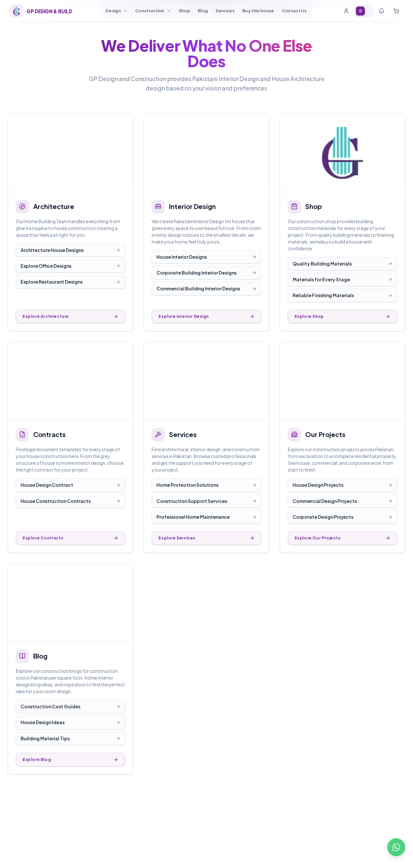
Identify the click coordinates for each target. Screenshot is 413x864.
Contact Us (294, 10)
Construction (150, 10)
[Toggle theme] (364, 11)
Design (113, 10)
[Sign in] (346, 11)
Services (225, 10)
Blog (203, 10)
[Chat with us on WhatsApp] (396, 847)
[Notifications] (381, 11)
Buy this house (258, 10)
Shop (184, 10)
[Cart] (396, 11)
